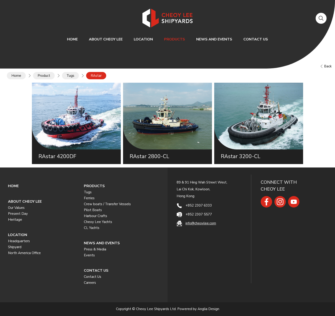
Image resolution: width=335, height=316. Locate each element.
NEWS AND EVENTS (214, 39)
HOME (72, 39)
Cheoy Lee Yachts (98, 222)
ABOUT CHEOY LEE (106, 39)
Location (143, 39)
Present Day (18, 213)
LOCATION (17, 234)
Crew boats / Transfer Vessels (107, 204)
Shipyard (14, 247)
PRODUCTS (174, 39)
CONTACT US (255, 39)
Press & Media (95, 249)
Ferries (89, 198)
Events (89, 255)
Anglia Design (208, 309)
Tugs (88, 192)
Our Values (16, 207)
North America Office (24, 253)
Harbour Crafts (95, 216)
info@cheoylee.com (201, 223)
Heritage (15, 219)
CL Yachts (91, 228)
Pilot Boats (93, 210)
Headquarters (19, 241)
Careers (90, 282)
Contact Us (92, 276)
